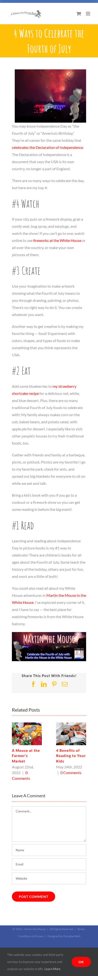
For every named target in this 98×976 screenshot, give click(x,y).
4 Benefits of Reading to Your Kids (71, 755)
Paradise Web (71, 936)
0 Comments (70, 772)
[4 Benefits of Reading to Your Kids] (71, 724)
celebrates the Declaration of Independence (47, 147)
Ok (81, 962)
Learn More (52, 969)
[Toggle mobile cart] (78, 13)
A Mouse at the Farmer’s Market (26, 755)
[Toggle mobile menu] (88, 13)
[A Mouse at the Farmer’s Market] (27, 724)
